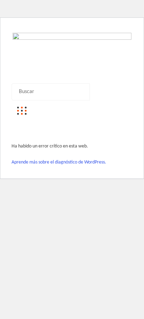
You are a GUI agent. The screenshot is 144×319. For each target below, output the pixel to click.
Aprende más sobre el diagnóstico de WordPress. (59, 162)
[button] (72, 78)
